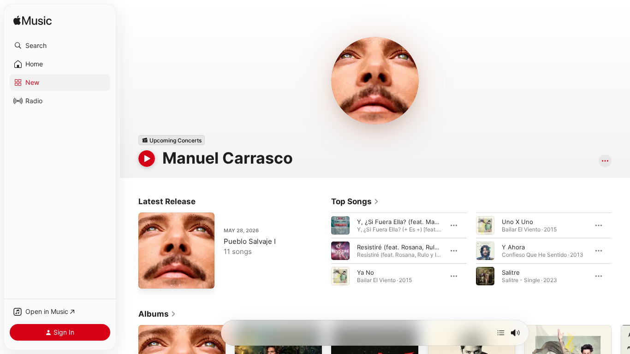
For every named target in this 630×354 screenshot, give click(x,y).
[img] (32, 21)
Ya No (365, 272)
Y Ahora (513, 247)
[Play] (146, 158)
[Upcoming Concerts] (171, 140)
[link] (355, 201)
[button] (60, 45)
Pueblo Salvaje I (250, 241)
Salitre (511, 272)
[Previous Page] (321, 251)
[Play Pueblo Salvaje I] (150, 277)
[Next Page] (620, 251)
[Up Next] (500, 332)
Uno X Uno (517, 221)
